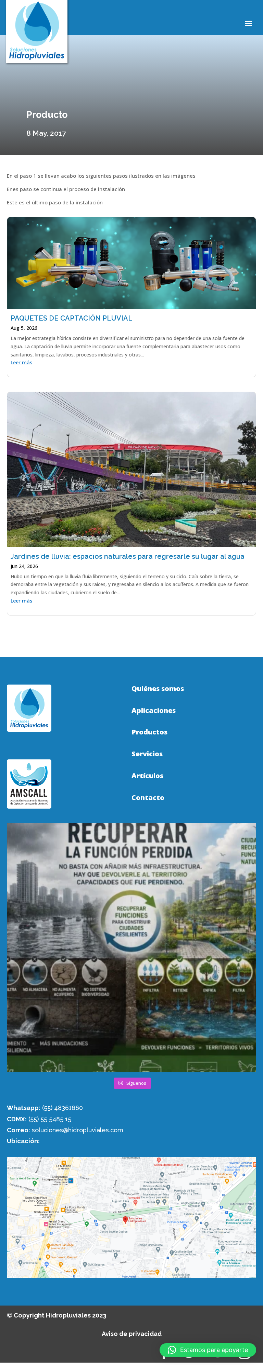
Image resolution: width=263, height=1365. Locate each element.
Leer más (21, 362)
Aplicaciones (154, 710)
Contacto (148, 798)
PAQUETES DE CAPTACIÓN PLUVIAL (72, 318)
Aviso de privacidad (132, 1333)
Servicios (147, 754)
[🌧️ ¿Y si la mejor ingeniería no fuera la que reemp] (131, 947)
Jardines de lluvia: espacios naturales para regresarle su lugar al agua (128, 556)
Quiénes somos (158, 689)
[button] (208, 1350)
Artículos (147, 776)
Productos (149, 732)
